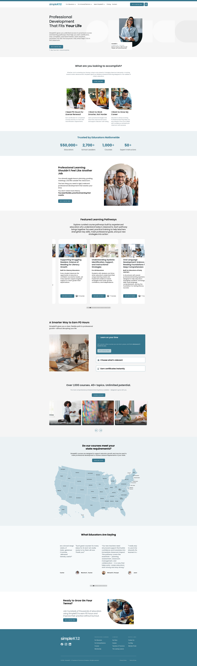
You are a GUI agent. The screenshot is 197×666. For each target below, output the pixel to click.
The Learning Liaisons (118, 649)
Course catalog (98, 395)
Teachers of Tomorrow (118, 646)
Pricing (109, 4)
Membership (98, 649)
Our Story (114, 640)
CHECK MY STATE (98, 460)
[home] (55, 4)
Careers (114, 643)
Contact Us (131, 640)
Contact (114, 4)
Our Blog (130, 643)
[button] (71, 4)
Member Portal (132, 646)
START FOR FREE (98, 81)
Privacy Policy (123, 660)
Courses (97, 646)
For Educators (98, 640)
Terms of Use (133, 660)
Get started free (137, 4)
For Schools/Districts (100, 643)
